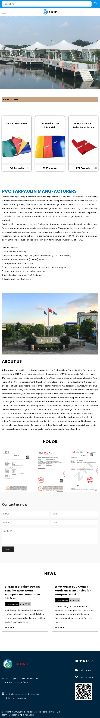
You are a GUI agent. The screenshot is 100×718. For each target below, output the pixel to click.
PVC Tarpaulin (17, 168)
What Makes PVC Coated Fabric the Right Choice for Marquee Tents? (73, 590)
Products (14, 15)
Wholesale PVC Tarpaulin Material (17, 417)
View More (10, 627)
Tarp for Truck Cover (16, 123)
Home (5, 15)
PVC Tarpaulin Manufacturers (75, 386)
